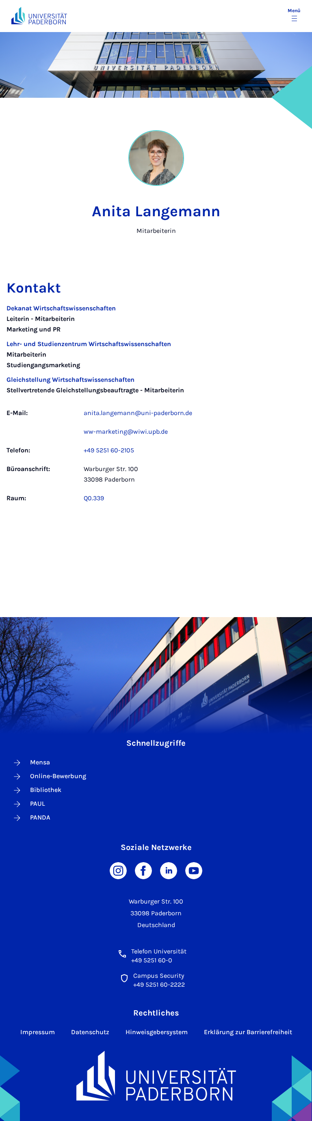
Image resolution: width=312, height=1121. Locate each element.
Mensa (40, 762)
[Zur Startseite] (39, 15)
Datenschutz (90, 1032)
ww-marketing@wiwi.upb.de (126, 431)
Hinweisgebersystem (157, 1032)
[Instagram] (118, 870)
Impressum (37, 1032)
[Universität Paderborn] (156, 1076)
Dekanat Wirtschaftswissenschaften (61, 308)
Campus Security (158, 975)
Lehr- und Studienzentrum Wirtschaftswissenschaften (88, 344)
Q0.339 (94, 498)
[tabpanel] (156, 407)
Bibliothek (45, 790)
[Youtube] (193, 870)
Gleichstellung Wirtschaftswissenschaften (70, 379)
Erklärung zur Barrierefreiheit (248, 1032)
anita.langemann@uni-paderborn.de (138, 413)
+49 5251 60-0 (151, 960)
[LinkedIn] (168, 870)
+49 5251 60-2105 (109, 450)
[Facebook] (143, 870)
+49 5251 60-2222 (159, 984)
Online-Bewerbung (58, 776)
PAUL (37, 803)
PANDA (40, 817)
